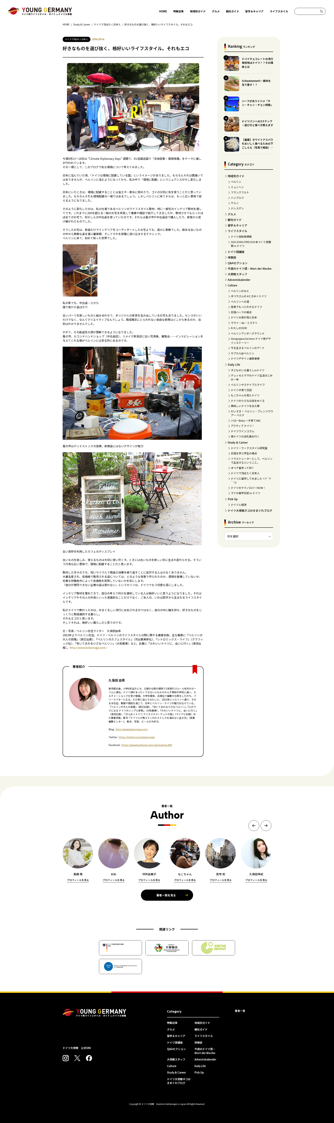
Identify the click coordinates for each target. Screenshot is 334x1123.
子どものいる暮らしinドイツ (247, 370)
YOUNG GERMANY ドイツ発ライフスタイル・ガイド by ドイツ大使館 (94, 1013)
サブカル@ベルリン (242, 353)
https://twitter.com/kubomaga (137, 737)
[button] (253, 825)
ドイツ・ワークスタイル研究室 (249, 448)
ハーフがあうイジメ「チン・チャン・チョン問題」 (257, 103)
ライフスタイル (279, 11)
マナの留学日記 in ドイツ (245, 493)
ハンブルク (237, 197)
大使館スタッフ (237, 274)
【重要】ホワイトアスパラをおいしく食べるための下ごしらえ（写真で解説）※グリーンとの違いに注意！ (257, 145)
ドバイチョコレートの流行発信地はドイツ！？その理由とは (257, 62)
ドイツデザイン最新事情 (245, 358)
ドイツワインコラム (242, 431)
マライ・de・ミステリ (244, 323)
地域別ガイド (198, 11)
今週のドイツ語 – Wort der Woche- (250, 268)
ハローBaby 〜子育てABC (246, 420)
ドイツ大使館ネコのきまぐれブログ (250, 510)
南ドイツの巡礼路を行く (245, 436)
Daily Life (234, 364)
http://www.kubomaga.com (132, 729)
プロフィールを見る (78, 880)
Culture (232, 285)
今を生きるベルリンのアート (248, 348)
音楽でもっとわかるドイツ (246, 307)
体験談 (232, 257)
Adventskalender (239, 280)
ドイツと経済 (238, 504)
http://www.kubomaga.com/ (88, 647)
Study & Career (238, 442)
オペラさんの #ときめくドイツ (249, 296)
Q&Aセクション (238, 263)
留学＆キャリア (254, 11)
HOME (163, 11)
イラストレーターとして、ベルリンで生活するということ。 (251, 460)
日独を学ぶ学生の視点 (244, 453)
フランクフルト (240, 192)
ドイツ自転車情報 (241, 236)
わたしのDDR (239, 328)
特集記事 (178, 11)
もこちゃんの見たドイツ (245, 395)
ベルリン (236, 181)
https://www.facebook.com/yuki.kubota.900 (146, 745)
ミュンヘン (237, 187)
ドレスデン (237, 208)
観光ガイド (232, 11)
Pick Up (233, 499)
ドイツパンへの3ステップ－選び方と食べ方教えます (257, 123)
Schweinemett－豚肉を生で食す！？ (256, 83)
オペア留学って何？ (242, 468)
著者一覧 (240, 1011)
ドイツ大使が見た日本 (244, 317)
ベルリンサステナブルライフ (248, 384)
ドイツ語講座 (236, 252)
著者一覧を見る (166, 895)
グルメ (216, 11)
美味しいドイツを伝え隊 (245, 406)
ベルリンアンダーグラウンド (248, 333)
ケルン (235, 203)
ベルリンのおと (240, 291)
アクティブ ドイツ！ (243, 426)
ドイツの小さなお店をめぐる (248, 400)
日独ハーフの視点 (241, 312)
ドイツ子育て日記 (241, 390)
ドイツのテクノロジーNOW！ (248, 488)
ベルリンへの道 (240, 301)
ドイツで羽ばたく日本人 (245, 473)
